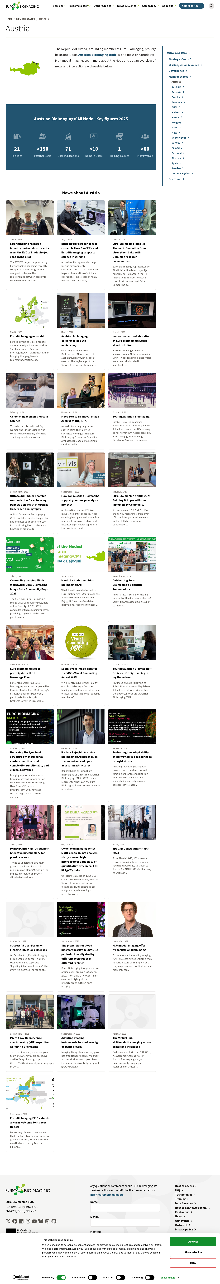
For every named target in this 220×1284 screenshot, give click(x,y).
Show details (167, 1277)
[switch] (92, 1277)
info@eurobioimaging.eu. (107, 1195)
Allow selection (193, 1252)
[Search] (211, 6)
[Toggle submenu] (65, 5)
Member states (25, 19)
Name (94, 1202)
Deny (193, 1262)
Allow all (193, 1241)
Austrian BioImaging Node (97, 55)
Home (9, 19)
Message (95, 1232)
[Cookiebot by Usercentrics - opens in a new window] (21, 1277)
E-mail (94, 1217)
